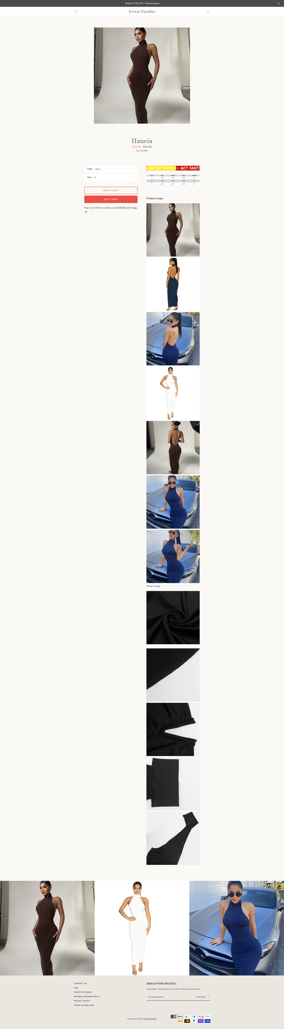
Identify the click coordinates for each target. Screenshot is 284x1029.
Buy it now (110, 199)
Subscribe (201, 997)
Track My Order (83, 992)
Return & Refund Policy (87, 997)
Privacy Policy (82, 1001)
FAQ (76, 988)
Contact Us (80, 983)
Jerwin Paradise (142, 11)
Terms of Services (84, 1005)
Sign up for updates (161, 983)
